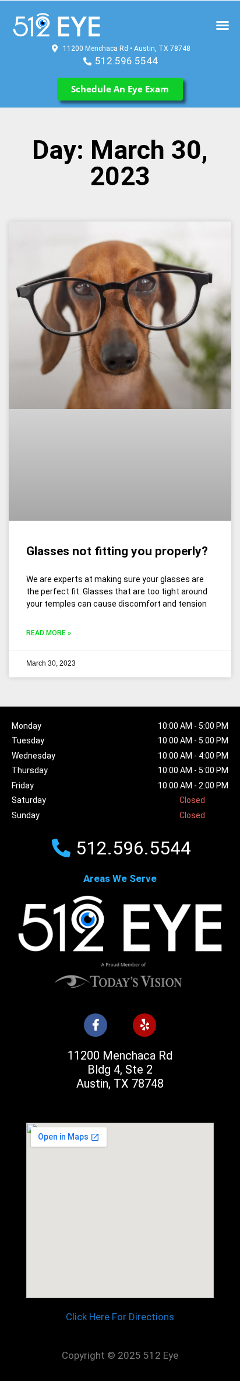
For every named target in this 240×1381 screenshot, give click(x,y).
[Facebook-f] (95, 1025)
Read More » (48, 633)
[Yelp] (144, 1025)
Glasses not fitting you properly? (117, 551)
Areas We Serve (120, 878)
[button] (222, 25)
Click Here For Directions (120, 1317)
